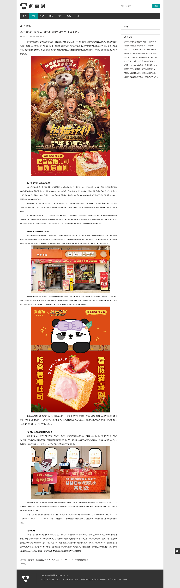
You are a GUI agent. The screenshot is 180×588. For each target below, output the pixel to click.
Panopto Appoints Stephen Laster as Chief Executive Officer (145, 57)
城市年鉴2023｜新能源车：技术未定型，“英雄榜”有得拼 (145, 77)
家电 (69, 16)
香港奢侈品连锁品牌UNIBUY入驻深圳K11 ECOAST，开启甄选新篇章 (58, 560)
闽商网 (52, 575)
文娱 (77, 16)
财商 (51, 16)
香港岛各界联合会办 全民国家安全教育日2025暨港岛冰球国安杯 (148, 53)
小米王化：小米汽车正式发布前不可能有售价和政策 (144, 61)
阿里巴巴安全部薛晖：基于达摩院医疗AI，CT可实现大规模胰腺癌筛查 (151, 69)
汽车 (60, 16)
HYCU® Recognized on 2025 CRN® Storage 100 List (143, 50)
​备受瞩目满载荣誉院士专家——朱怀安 (139, 46)
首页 (25, 16)
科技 (42, 16)
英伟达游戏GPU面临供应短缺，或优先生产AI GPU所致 (145, 73)
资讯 (33, 16)
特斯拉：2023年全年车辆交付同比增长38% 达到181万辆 (145, 65)
